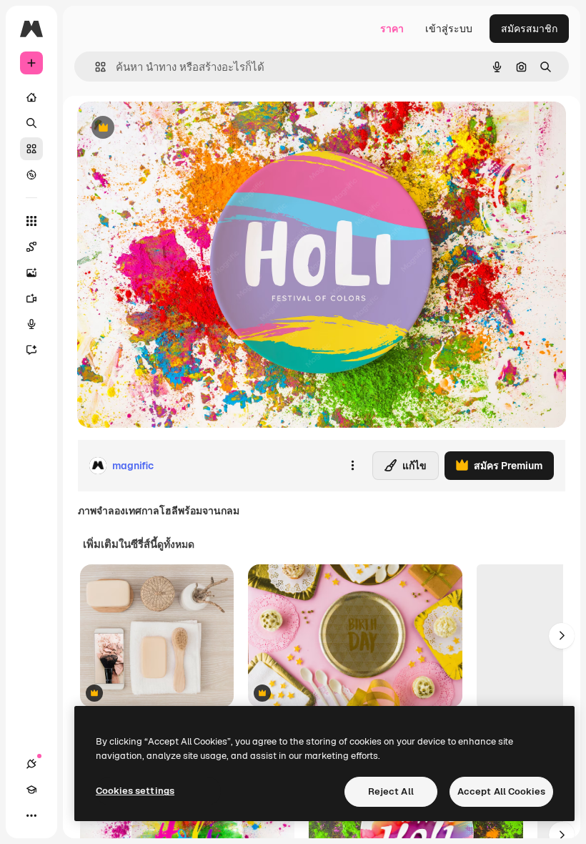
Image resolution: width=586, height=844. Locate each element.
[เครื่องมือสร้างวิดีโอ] (31, 298)
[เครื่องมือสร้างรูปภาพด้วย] (31, 272)
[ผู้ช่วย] (31, 349)
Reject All (391, 791)
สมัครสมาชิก (529, 28)
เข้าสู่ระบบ (448, 28)
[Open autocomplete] (94, 67)
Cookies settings (135, 791)
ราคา (392, 28)
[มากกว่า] (31, 815)
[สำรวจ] (31, 174)
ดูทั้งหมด (175, 544)
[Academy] (31, 789)
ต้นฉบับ (166, 128)
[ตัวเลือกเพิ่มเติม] (352, 465)
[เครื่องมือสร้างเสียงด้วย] (31, 324)
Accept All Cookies (501, 791)
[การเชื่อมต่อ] (31, 763)
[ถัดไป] (562, 635)
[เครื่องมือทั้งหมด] (31, 221)
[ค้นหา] (31, 123)
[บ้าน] (31, 97)
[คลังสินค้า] (31, 148)
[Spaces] (31, 246)
